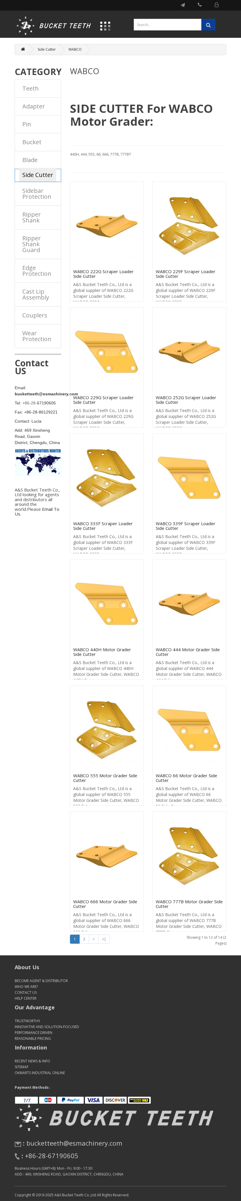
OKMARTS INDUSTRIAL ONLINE (40, 1072)
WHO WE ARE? (26, 986)
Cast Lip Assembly (35, 294)
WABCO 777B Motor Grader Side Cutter (189, 904)
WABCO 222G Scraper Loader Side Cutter (103, 273)
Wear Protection (36, 336)
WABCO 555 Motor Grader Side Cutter (105, 778)
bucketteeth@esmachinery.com (74, 1143)
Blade (30, 160)
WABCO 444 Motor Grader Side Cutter (188, 652)
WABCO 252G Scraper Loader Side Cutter (186, 399)
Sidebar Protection (36, 193)
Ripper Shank (31, 217)
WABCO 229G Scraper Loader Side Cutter (103, 399)
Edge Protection (36, 271)
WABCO (75, 49)
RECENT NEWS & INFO (32, 1061)
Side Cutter (47, 49)
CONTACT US (26, 992)
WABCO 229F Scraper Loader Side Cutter (185, 273)
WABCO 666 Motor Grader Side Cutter (105, 904)
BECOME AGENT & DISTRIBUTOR (41, 980)
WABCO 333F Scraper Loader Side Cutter (103, 525)
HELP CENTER (25, 998)
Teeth (30, 88)
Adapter (33, 106)
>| (104, 939)
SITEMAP (22, 1066)
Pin (26, 124)
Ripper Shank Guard (31, 244)
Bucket (31, 142)
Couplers (34, 315)
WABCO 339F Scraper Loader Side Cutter (185, 525)
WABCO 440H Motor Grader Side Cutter (102, 652)
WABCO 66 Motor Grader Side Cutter (186, 778)
